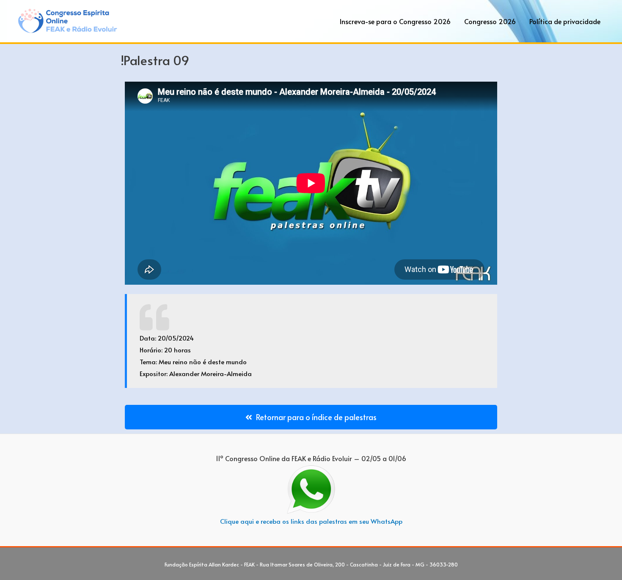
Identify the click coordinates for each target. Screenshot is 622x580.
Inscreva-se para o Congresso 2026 (395, 21)
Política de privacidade (564, 21)
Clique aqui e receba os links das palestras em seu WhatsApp (311, 521)
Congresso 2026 (490, 21)
